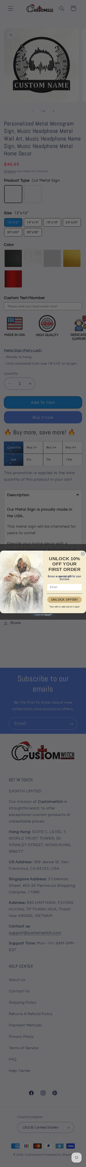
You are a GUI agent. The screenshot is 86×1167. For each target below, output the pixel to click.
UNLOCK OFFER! (64, 599)
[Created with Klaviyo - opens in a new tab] (43, 615)
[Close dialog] (83, 553)
